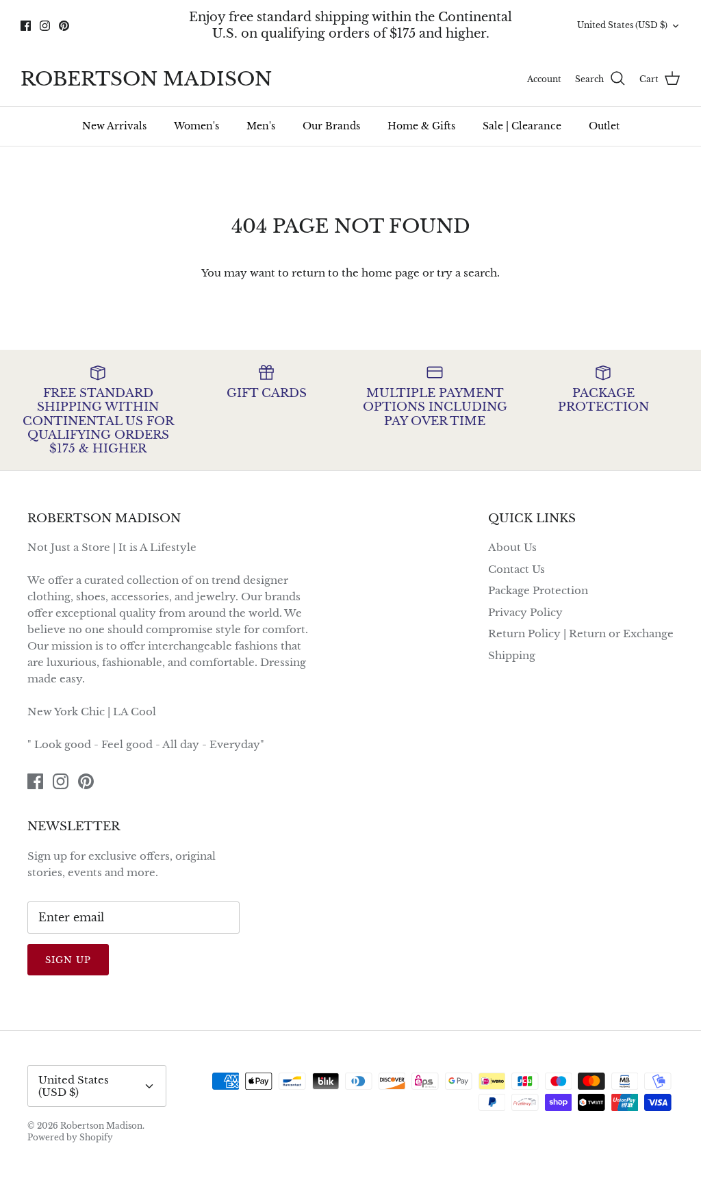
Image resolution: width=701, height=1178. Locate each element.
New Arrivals (114, 126)
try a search (467, 272)
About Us (512, 547)
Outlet (604, 126)
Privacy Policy (525, 612)
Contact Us (516, 569)
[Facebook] (26, 26)
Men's (260, 126)
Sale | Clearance (522, 126)
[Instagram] (45, 26)
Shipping (511, 655)
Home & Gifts (421, 126)
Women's (196, 126)
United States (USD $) (622, 25)
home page (390, 272)
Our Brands (331, 126)
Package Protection (538, 590)
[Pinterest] (64, 26)
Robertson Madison (101, 1126)
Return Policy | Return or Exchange (581, 633)
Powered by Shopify (70, 1137)
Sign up (68, 960)
